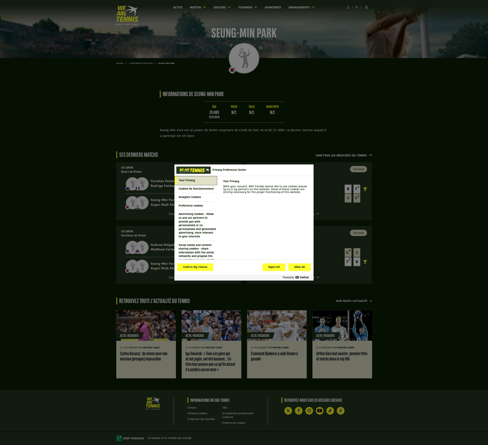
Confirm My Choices (195, 267)
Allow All (299, 267)
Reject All (274, 267)
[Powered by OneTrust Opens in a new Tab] (297, 277)
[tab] (196, 180)
